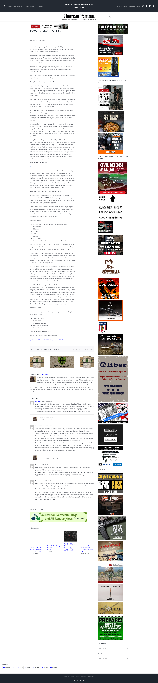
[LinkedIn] (82, 349)
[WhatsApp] (85, 349)
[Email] (88, 349)
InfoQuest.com (90, 676)
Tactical (62, 340)
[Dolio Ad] (62, 357)
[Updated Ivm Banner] (58, 513)
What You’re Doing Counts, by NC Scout (53, 548)
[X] (76, 349)
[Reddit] (79, 349)
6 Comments (68, 340)
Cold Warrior (38, 401)
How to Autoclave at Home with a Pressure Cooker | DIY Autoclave (87, 549)
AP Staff (58, 340)
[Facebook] (73, 349)
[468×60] (49, 25)
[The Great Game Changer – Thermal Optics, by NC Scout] (70, 532)
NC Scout (33, 340)
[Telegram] (91, 349)
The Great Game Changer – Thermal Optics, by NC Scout (69, 547)
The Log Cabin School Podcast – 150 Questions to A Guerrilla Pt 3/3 (36, 549)
